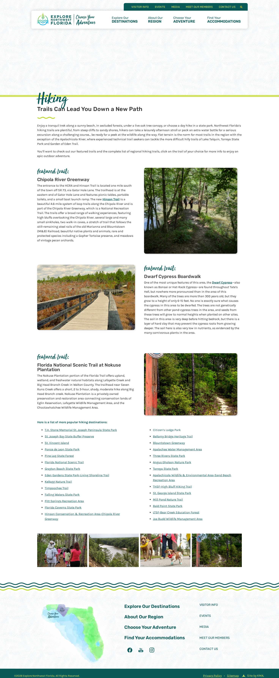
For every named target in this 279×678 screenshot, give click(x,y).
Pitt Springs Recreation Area (64, 501)
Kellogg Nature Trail (58, 481)
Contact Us (227, 7)
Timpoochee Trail (56, 488)
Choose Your (184, 20)
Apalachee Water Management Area (177, 449)
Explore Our (125, 20)
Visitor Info (140, 7)
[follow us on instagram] (152, 650)
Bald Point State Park (167, 506)
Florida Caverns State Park (63, 507)
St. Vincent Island (57, 443)
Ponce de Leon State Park (62, 449)
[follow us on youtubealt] (141, 650)
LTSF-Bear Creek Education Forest (176, 512)
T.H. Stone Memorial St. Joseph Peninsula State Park (81, 430)
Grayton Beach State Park (62, 468)
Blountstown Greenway (169, 443)
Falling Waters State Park (62, 494)
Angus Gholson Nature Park (172, 462)
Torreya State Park (165, 468)
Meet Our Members (199, 7)
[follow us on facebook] (130, 650)
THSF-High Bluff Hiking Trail (172, 486)
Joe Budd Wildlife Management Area (178, 519)
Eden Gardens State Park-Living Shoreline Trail (77, 475)
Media (175, 7)
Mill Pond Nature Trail (168, 499)
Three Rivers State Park (169, 456)
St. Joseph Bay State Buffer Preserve (69, 436)
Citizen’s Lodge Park (167, 430)
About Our (155, 20)
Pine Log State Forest (59, 456)
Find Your (224, 20)
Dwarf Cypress (222, 282)
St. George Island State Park (172, 493)
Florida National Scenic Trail (64, 462)
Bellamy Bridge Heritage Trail (173, 436)
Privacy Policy (212, 675)
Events (160, 7)
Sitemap (233, 675)
